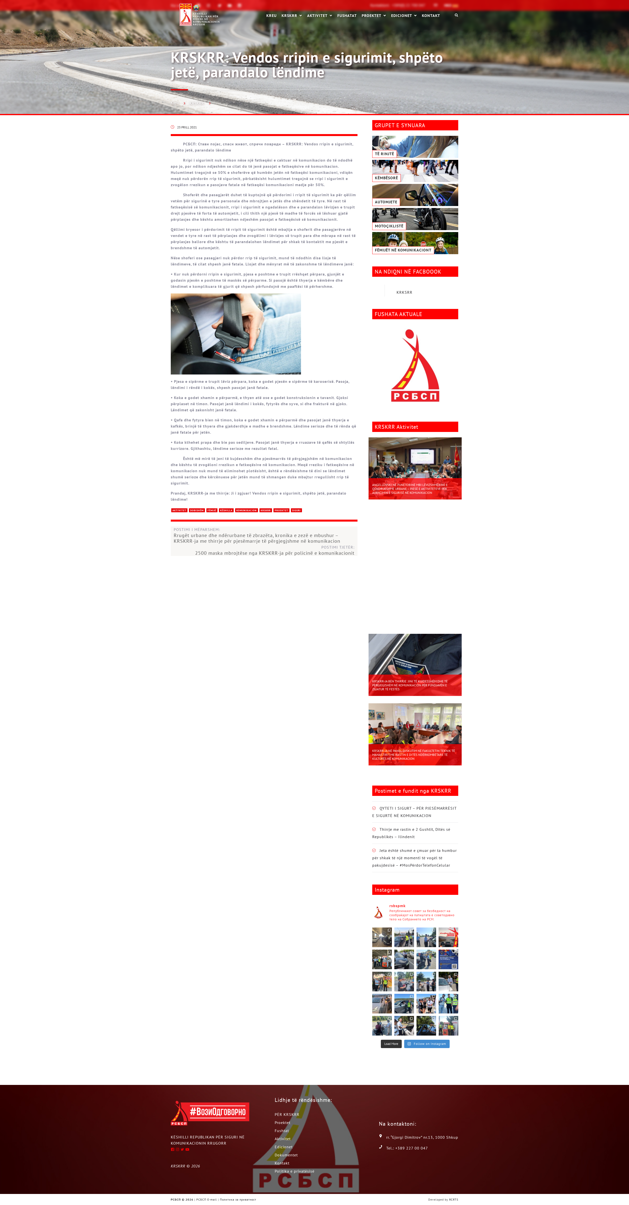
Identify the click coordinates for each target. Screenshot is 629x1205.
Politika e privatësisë (294, 1171)
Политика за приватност (238, 1199)
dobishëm (197, 510)
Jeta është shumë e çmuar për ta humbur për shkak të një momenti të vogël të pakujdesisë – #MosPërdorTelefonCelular (414, 858)
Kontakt (431, 15)
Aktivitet (317, 15)
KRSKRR (289, 15)
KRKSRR (405, 292)
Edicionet (401, 15)
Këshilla (226, 510)
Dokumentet (286, 1154)
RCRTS (453, 1199)
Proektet (371, 15)
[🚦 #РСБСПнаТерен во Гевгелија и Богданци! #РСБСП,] (448, 981)
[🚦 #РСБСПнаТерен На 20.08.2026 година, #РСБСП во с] (426, 981)
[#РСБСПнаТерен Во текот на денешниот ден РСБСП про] (448, 1026)
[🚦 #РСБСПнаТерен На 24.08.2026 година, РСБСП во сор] (426, 959)
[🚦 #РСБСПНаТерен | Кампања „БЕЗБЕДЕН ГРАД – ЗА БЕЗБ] (448, 959)
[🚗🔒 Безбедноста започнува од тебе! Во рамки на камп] (426, 1026)
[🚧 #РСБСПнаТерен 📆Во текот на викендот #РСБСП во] (404, 1003)
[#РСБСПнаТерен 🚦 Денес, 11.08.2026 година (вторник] (404, 1026)
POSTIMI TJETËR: (275, 550)
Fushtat (282, 1130)
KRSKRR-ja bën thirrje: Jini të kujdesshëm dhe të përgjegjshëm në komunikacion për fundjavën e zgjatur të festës (410, 685)
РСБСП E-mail (206, 1199)
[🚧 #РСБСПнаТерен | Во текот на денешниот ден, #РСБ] (382, 1003)
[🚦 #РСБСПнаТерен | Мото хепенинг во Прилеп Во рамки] (382, 981)
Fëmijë (212, 510)
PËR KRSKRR (287, 1114)
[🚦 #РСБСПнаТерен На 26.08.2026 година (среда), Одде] (426, 937)
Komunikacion (246, 510)
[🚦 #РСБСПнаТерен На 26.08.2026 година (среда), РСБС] (382, 959)
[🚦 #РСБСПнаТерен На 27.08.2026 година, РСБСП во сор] (404, 937)
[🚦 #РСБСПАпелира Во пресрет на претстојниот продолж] (448, 937)
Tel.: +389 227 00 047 (407, 1148)
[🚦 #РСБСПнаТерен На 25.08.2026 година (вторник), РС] (404, 959)
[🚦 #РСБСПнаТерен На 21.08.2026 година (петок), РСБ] (404, 981)
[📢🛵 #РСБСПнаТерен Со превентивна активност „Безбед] (448, 1003)
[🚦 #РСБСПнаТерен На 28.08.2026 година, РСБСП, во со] (382, 937)
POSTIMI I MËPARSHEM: (257, 535)
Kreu (175, 102)
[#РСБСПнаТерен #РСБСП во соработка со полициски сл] (382, 1026)
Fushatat (347, 15)
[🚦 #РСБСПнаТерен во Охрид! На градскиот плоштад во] (426, 1003)
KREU (271, 15)
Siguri (296, 510)
